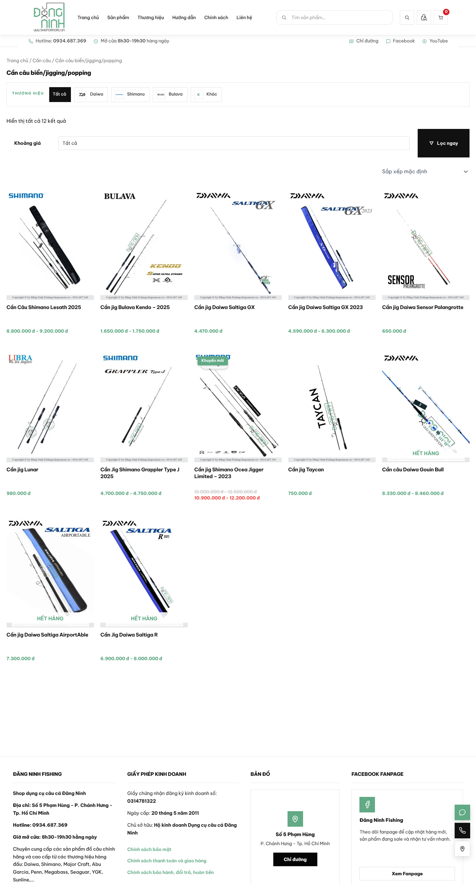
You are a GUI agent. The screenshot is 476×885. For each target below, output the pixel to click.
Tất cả (59, 94)
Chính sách (216, 17)
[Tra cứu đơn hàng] (424, 17)
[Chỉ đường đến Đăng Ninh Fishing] (462, 848)
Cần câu (41, 60)
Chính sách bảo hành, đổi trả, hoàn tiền (170, 872)
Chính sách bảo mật (149, 849)
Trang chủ (88, 17)
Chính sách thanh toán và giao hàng (166, 861)
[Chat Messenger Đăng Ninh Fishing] (462, 812)
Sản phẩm (118, 17)
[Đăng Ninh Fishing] (49, 17)
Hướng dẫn (184, 17)
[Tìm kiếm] (407, 17)
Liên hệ (244, 17)
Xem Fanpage (407, 874)
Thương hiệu (150, 17)
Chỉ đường (295, 859)
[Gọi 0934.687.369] (462, 830)
